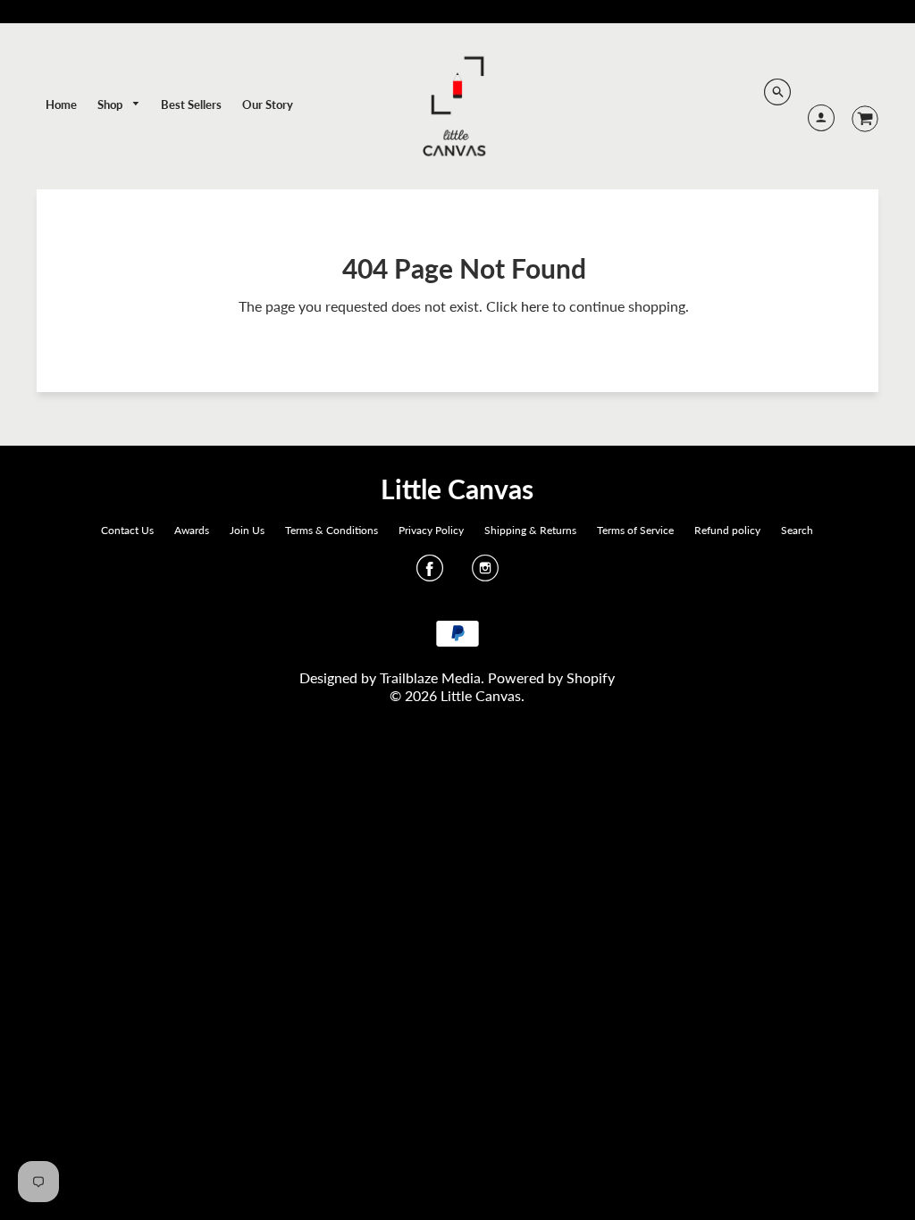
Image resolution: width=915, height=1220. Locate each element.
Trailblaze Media (430, 677)
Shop (111, 104)
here (535, 305)
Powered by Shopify (551, 677)
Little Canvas (457, 488)
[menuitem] (61, 104)
